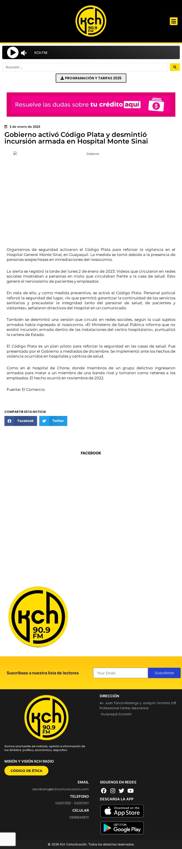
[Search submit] (175, 67)
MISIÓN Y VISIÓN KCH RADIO (29, 761)
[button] (174, 21)
